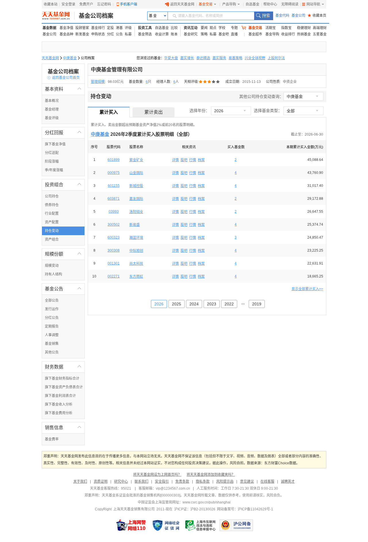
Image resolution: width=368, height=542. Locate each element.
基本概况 (52, 101)
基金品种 (66, 34)
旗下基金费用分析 (58, 413)
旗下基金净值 (55, 144)
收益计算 (162, 34)
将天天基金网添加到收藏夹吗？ (211, 475)
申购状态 (98, 34)
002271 (114, 276)
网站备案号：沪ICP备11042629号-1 (245, 509)
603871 (114, 199)
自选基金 (252, 4)
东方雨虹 (136, 277)
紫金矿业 (136, 160)
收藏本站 (50, 4)
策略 (204, 34)
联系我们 (141, 482)
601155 (114, 186)
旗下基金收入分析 (58, 404)
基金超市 (255, 34)
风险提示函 (224, 482)
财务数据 (63, 366)
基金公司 (298, 16)
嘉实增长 (187, 58)
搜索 (263, 16)
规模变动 (52, 266)
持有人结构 (53, 274)
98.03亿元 (116, 82)
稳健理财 (304, 28)
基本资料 (63, 89)
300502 (114, 224)
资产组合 (52, 239)
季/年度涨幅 (54, 170)
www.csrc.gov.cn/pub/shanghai (207, 502)
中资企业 (290, 82)
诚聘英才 (288, 482)
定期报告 (52, 326)
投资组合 (63, 184)
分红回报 (63, 132)
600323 (114, 237)
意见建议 (247, 482)
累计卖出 (153, 112)
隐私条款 (203, 482)
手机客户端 (128, 4)
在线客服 (267, 482)
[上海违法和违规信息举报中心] (200, 525)
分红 (110, 34)
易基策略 (235, 58)
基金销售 (52, 344)
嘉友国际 (136, 199)
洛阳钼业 (136, 212)
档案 (201, 160)
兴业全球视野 (255, 58)
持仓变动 (52, 231)
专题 (234, 28)
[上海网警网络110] (131, 525)
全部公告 (52, 300)
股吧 (184, 160)
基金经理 (52, 109)
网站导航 (313, 4)
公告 (119, 34)
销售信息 (63, 427)
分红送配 (52, 153)
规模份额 (63, 254)
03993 (114, 212)
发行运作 (52, 309)
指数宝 (286, 28)
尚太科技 (136, 264)
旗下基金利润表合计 (60, 396)
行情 (192, 160)
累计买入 (108, 112)
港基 (119, 28)
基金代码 (282, 16)
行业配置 (52, 214)
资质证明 (101, 482)
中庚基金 (70, 58)
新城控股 (136, 186)
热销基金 (304, 34)
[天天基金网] (58, 16)
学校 (221, 28)
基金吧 (223, 34)
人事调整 (52, 335)
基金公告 (63, 288)
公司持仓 (52, 196)
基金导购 (272, 34)
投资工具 (145, 28)
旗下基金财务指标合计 (62, 378)
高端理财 (320, 28)
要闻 (204, 28)
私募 (128, 34)
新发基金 (82, 34)
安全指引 (162, 482)
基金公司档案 (96, 16)
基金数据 (49, 28)
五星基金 (320, 34)
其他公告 (52, 352)
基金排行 (98, 28)
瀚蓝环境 (136, 238)
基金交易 (205, 4)
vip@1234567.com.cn (173, 488)
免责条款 (182, 482)
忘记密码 (104, 4)
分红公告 (52, 318)
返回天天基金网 (182, 4)
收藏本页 (317, 16)
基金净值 (66, 28)
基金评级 (52, 118)
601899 (114, 160)
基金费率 (52, 439)
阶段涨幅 (52, 161)
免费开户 (86, 4)
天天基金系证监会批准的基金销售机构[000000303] (141, 495)
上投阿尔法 (276, 58)
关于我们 (80, 482)
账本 (174, 34)
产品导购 (229, 4)
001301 (114, 263)
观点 (213, 28)
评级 (128, 28)
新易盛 (134, 225)
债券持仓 (52, 205)
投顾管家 (82, 28)
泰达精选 (203, 58)
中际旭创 (136, 251)
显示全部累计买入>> (307, 289)
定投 (110, 28)
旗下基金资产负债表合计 (64, 387)
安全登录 (68, 4)
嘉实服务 (219, 58)
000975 (114, 173)
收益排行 (288, 34)
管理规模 (98, 82)
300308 (114, 250)
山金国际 (136, 173)
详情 (175, 160)
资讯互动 (191, 28)
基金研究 (191, 34)
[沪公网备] (236, 525)
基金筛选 (145, 34)
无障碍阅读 (289, 4)
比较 (174, 28)
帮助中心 (270, 4)
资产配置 (52, 222)
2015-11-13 (251, 82)
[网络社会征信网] (166, 525)
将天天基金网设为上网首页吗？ (157, 475)
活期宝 (270, 28)
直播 (234, 34)
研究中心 (121, 482)
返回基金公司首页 (63, 78)
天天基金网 (50, 58)
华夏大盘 (171, 58)
